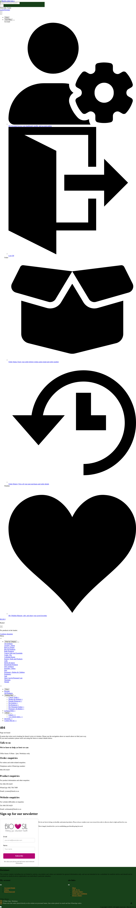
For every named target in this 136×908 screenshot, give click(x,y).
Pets (5, 670)
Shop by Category (10, 641)
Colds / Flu (8, 655)
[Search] (2, 5)
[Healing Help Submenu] (15, 695)
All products (8, 644)
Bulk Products (9, 651)
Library (7, 713)
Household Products (11, 665)
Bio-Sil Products (9, 649)
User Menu (8, 19)
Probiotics (7, 674)
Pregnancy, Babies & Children (14, 672)
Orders (6, 890)
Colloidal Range (9, 657)
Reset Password (9, 892)
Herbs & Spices (9, 663)
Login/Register (5, 10)
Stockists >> (8, 719)
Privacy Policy (77, 895)
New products (9, 666)
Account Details (9, 888)
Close (7, 17)
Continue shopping (6, 634)
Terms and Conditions (79, 894)
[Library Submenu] (11, 713)
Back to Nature (9, 647)
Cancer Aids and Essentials (13, 653)
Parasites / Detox (10, 668)
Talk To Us (76, 890)
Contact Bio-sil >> (10, 720)
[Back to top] (131, 903)
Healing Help (9, 695)
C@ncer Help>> (10, 711)
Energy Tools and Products (13, 659)
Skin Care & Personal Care (13, 678)
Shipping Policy (77, 892)
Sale (5, 676)
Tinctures (7, 680)
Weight (6, 682)
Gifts (6, 661)
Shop (74, 888)
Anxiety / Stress (9, 645)
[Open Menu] (1, 13)
